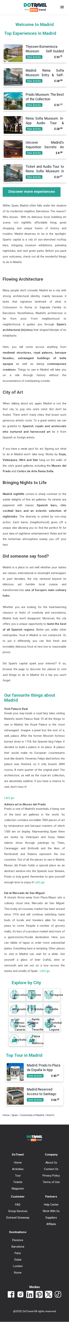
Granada (20, 1009)
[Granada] (14, 1012)
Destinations (17, 1232)
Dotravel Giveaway (17, 1217)
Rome (17, 1272)
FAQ (17, 1204)
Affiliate (51, 1224)
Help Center (51, 1204)
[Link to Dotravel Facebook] (11, 1295)
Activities (18, 1169)
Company (51, 1154)
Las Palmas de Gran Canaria (20, 1024)
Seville (53, 1009)
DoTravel (18, 1154)
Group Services (17, 1211)
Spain (15, 1115)
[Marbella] (14, 1043)
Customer (18, 1196)
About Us (51, 1162)
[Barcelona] (14, 998)
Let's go (9, 798)
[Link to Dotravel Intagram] (20, 1295)
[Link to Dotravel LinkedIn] (30, 1295)
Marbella (20, 1039)
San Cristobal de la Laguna (55, 1024)
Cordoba (38, 1009)
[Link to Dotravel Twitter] (49, 1295)
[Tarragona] (49, 998)
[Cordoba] (31, 1012)
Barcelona (21, 995)
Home (6, 1115)
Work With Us (51, 1211)
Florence (17, 1240)
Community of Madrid (32, 1115)
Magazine (18, 1188)
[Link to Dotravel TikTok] (58, 1295)
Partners (51, 1196)
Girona (36, 995)
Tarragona (56, 995)
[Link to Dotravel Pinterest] (39, 1295)
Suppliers (51, 1217)
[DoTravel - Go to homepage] (33, 7)
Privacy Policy (51, 1175)
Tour (18, 1175)
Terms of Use (51, 1182)
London (18, 1266)
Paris (18, 1253)
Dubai (17, 1259)
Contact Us (51, 1169)
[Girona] (31, 998)
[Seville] (49, 1012)
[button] (62, 7)
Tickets (17, 1182)
